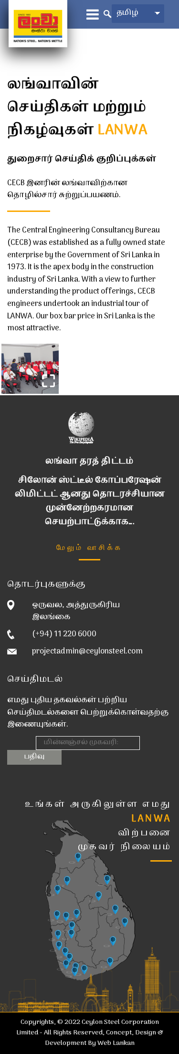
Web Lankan (116, 1043)
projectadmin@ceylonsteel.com (87, 651)
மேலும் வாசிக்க (89, 546)
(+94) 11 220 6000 (64, 634)
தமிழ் (127, 13)
